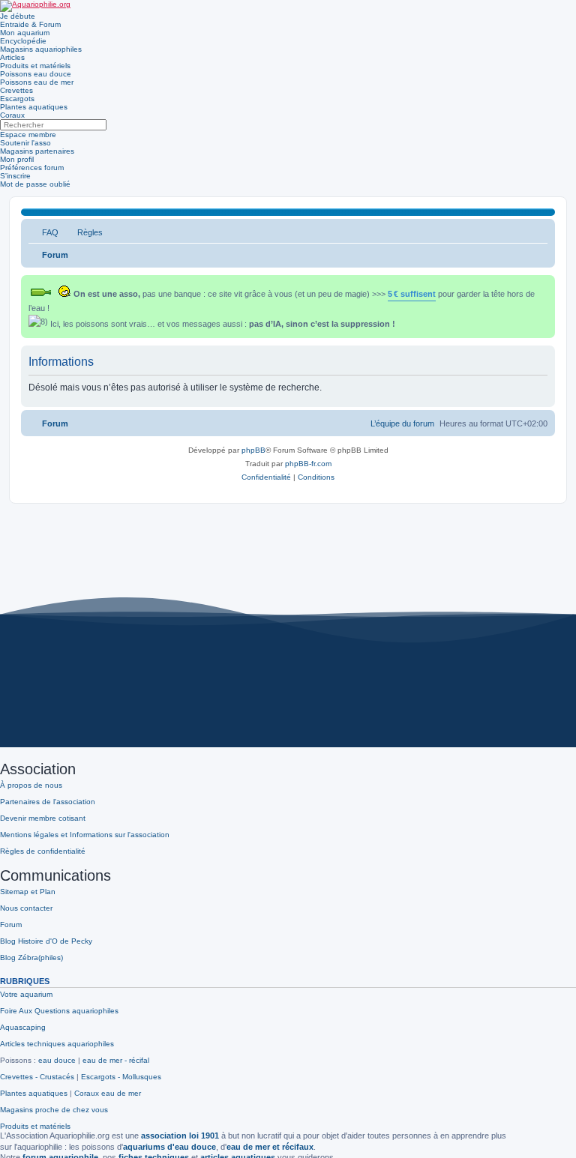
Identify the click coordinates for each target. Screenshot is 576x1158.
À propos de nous (31, 785)
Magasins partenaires (37, 151)
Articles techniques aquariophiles (57, 1044)
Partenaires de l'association (47, 801)
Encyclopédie (23, 41)
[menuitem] (43, 232)
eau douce (57, 1060)
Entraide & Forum (30, 24)
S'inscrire (15, 176)
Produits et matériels (35, 65)
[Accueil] (35, 6)
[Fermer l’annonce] (545, 283)
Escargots (17, 98)
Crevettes (16, 90)
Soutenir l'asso (25, 143)
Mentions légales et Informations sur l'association (85, 834)
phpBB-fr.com (308, 463)
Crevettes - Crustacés (37, 1077)
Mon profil (17, 159)
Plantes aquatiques (34, 107)
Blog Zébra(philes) (31, 957)
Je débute (17, 16)
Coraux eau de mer (107, 1093)
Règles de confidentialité (43, 851)
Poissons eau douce (35, 74)
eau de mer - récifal (115, 1060)
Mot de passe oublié (35, 184)
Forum (11, 924)
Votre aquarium (26, 994)
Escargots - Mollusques (121, 1077)
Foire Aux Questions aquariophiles (59, 1011)
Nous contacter (26, 908)
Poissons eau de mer (37, 82)
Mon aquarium (25, 32)
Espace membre (28, 134)
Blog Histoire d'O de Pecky (46, 941)
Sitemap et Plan (28, 891)
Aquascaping (23, 1027)
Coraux (12, 115)
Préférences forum (32, 167)
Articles (12, 57)
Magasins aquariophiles (41, 49)
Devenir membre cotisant (43, 818)
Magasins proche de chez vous (54, 1110)
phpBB (254, 450)
